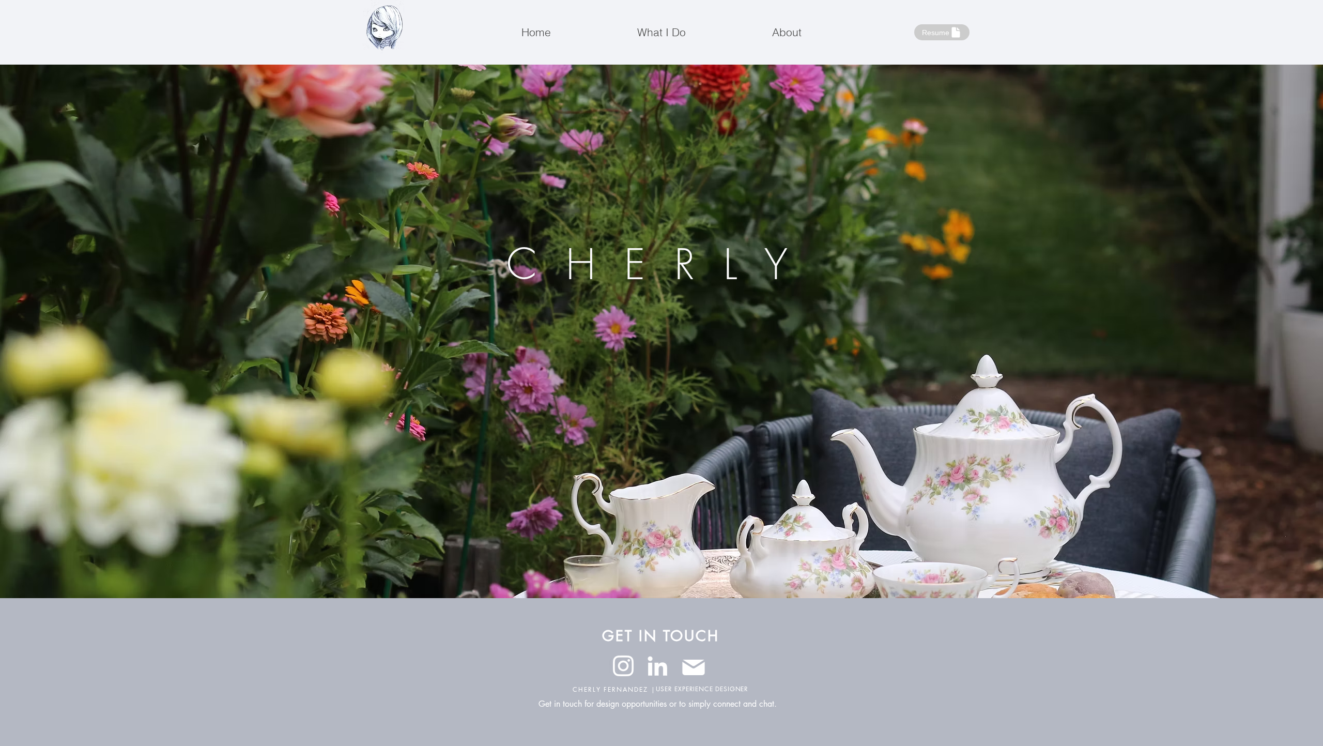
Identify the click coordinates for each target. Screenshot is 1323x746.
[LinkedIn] (657, 666)
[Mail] (693, 667)
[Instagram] (623, 666)
